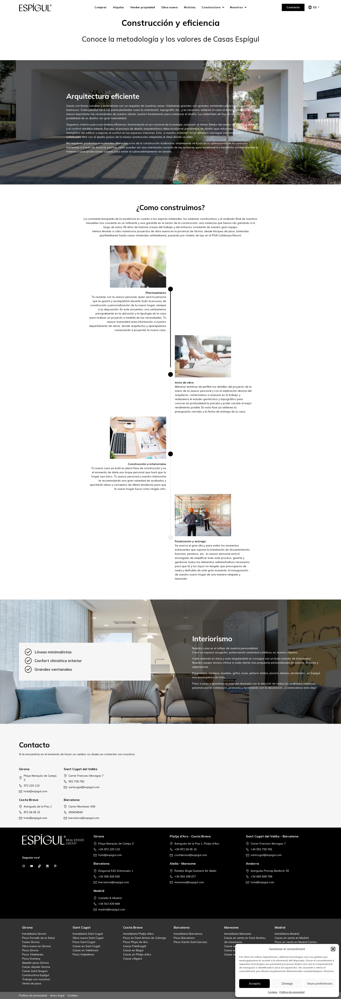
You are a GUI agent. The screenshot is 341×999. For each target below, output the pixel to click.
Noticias (189, 7)
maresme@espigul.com (189, 882)
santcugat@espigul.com (83, 787)
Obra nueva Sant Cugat (88, 938)
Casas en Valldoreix (85, 950)
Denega (287, 983)
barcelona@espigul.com (83, 818)
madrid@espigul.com (111, 909)
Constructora (211, 7)
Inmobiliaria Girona (34, 933)
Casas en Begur (133, 950)
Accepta (254, 983)
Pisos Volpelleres (83, 954)
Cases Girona (30, 942)
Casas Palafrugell (134, 946)
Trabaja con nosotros (36, 979)
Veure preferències (320, 983)
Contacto (293, 7)
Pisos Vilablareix (32, 954)
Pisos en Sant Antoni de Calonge (144, 938)
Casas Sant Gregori (35, 971)
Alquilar (118, 7)
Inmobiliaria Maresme (237, 933)
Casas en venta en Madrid (292, 938)
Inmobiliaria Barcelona (188, 933)
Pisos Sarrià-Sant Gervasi (190, 942)
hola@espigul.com (35, 791)
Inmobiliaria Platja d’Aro (138, 933)
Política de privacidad (291, 992)
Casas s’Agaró (132, 958)
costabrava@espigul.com (190, 855)
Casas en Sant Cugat (86, 946)
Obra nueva (169, 7)
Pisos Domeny (31, 958)
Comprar (101, 7)
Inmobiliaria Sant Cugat (88, 933)
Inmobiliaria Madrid (287, 933)
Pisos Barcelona (184, 938)
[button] (333, 949)
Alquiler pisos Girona (35, 962)
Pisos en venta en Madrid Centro (296, 942)
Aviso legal (57, 995)
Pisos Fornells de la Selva (38, 938)
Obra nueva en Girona (36, 946)
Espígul (38, 7)
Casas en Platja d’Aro (137, 954)
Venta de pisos (31, 983)
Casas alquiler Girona (36, 967)
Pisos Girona (30, 950)
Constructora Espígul (35, 975)
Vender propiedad (142, 7)
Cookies (272, 992)
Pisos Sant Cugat (84, 942)
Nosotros (236, 7)
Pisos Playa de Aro (135, 942)
